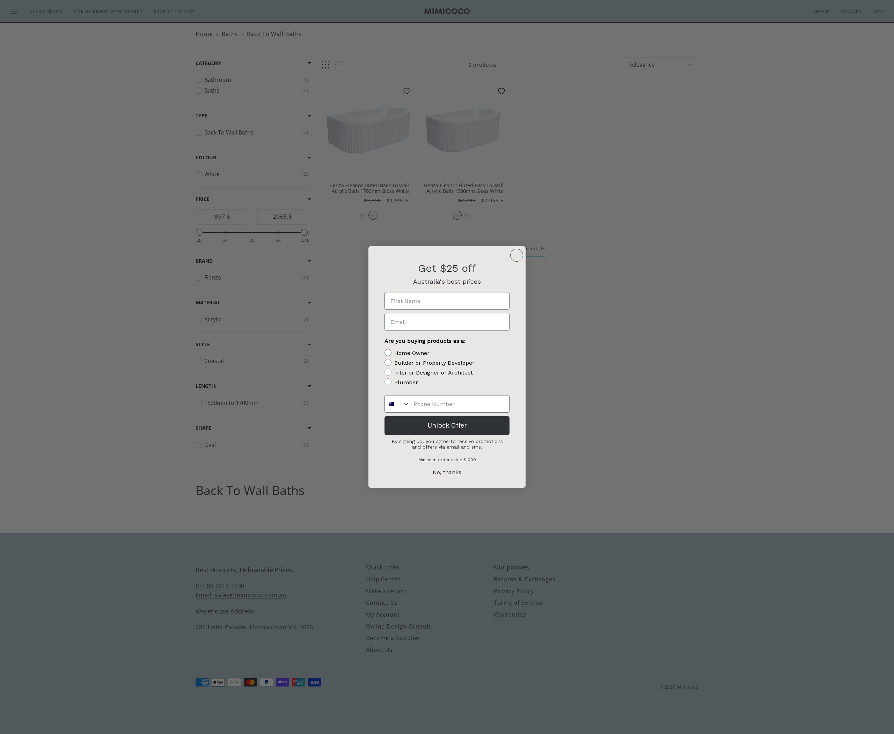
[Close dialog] (517, 255)
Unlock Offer (447, 425)
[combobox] (397, 403)
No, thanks (447, 472)
